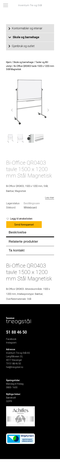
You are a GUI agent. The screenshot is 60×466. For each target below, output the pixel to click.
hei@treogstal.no (14, 367)
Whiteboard (30, 207)
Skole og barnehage (26, 37)
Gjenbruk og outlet (23, 46)
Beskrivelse (17, 232)
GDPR (9, 401)
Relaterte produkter (23, 241)
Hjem (8, 62)
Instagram (11, 342)
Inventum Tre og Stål (30, 5)
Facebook (11, 339)
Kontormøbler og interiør (27, 28)
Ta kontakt (16, 250)
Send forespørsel (24, 224)
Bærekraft (11, 397)
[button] (19, 218)
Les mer (49, 197)
